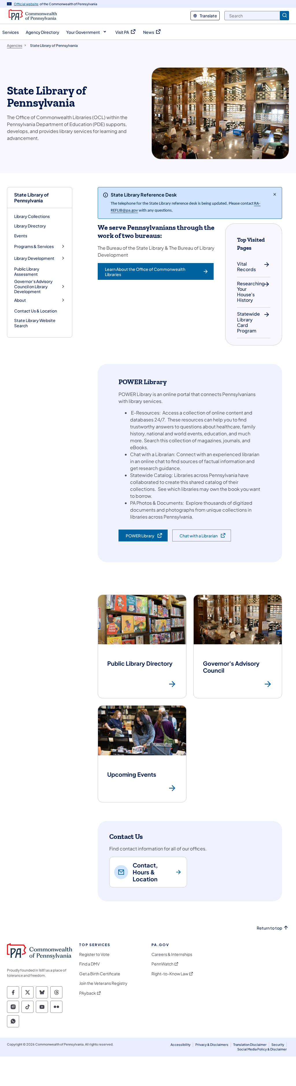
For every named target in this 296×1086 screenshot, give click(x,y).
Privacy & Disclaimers (211, 1044)
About (20, 300)
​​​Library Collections (32, 216)
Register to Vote (94, 954)
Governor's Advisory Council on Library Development (33, 286)
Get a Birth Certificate (99, 973)
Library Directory (30, 225)
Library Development (34, 258)
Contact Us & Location (35, 310)
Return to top (269, 928)
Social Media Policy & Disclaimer (262, 1049)
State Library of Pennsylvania (31, 197)
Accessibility (180, 1044)
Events (20, 235)
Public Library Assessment (26, 271)
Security (277, 1044)
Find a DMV (89, 963)
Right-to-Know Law (169, 973)
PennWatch (162, 963)
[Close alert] (274, 194)
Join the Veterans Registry (103, 983)
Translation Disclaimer (250, 1044)
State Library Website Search (35, 323)
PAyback (87, 993)
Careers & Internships (171, 954)
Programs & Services (34, 246)
